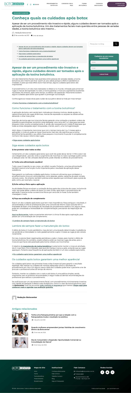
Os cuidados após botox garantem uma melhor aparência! (39, 59)
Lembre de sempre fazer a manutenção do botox (36, 56)
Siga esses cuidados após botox (30, 54)
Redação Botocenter (23, 33)
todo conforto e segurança (51, 285)
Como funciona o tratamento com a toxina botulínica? (37, 51)
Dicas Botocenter (21, 13)
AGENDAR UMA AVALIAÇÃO (120, 4)
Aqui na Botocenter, (20, 215)
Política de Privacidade (98, 388)
